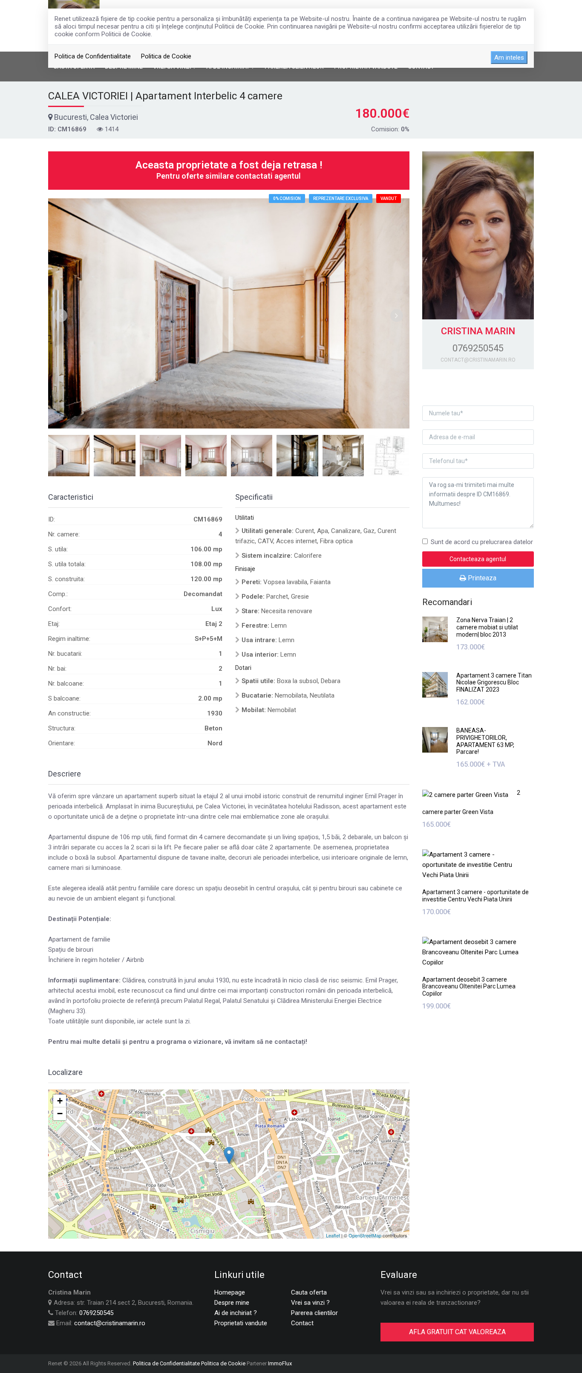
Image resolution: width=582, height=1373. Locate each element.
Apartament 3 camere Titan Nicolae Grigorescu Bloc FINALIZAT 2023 (494, 682)
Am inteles (509, 57)
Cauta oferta (309, 1292)
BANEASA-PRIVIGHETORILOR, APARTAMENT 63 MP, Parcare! (485, 741)
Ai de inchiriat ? (235, 1313)
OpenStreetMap (365, 1235)
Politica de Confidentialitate (93, 56)
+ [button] (60, 1100)
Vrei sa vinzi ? (310, 1302)
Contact (302, 1323)
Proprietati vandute (240, 1323)
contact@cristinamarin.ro (109, 1323)
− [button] (60, 1113)
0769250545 (96, 1313)
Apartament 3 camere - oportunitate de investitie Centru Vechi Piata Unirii (475, 896)
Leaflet (333, 1235)
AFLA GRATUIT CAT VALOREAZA (457, 1332)
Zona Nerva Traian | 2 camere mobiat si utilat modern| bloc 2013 (487, 627)
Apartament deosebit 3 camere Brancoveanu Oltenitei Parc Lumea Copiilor (469, 986)
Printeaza (481, 578)
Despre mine (231, 1302)
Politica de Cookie (166, 56)
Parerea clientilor (314, 1313)
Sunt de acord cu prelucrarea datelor (482, 542)
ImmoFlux (280, 1363)
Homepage (229, 1292)
